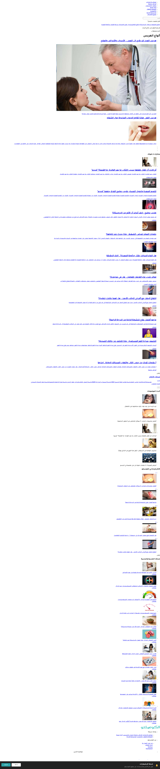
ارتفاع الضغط (155, 25)
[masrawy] (152, 759)
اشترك (6, 764)
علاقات (154, 220)
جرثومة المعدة (105, 25)
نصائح (154, 263)
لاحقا (16, 764)
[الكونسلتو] (150, 729)
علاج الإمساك (122, 25)
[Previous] (159, 387)
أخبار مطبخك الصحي (150, 242)
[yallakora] (143, 759)
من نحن (150, 743)
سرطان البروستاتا (145, 25)
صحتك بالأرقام (154, 377)
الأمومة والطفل (148, 737)
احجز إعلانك (149, 745)
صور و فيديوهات (151, 177)
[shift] (135, 759)
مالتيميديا (140, 737)
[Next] (158, 387)
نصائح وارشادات (147, 735)
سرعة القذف (114, 25)
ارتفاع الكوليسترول (133, 25)
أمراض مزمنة (152, 370)
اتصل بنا (144, 743)
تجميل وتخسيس (128, 735)
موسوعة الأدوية (131, 737)
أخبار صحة (119, 735)
